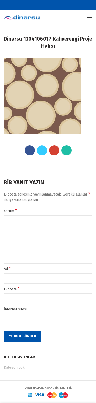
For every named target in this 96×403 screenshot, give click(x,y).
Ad (7, 268)
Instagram (58, 5)
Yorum (10, 210)
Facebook (38, 5)
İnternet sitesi (15, 309)
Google (51, 5)
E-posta (11, 289)
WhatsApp (66, 150)
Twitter (45, 5)
